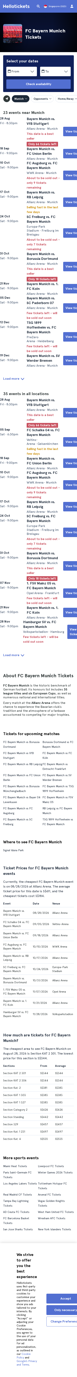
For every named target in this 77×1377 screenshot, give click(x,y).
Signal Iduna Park (13, 976)
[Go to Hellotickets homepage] (17, 6)
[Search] (38, 6)
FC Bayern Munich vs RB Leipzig (22, 890)
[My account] (71, 6)
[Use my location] (6, 98)
